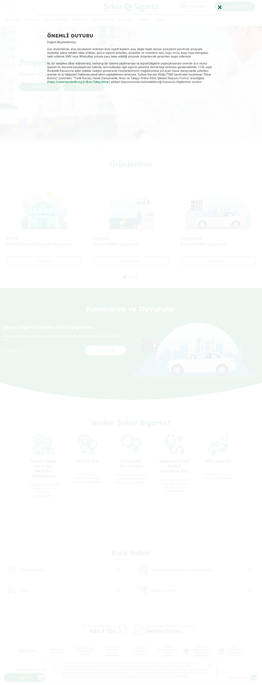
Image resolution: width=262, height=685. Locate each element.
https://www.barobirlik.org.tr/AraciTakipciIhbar (78, 82)
